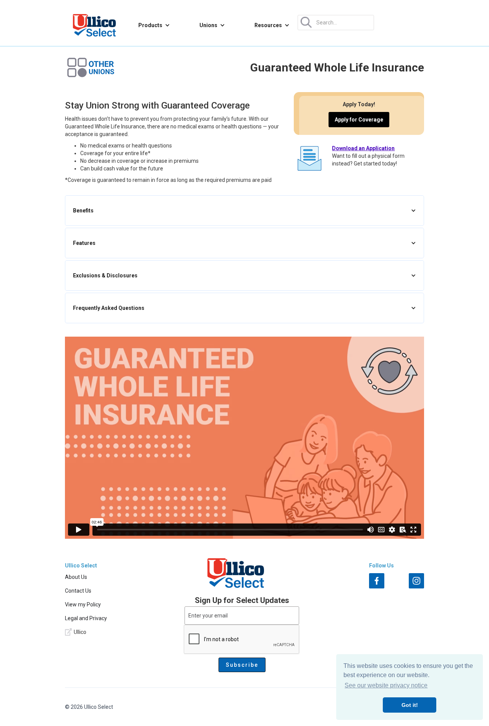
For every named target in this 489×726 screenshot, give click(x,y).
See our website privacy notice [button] (386, 685)
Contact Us (78, 591)
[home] (94, 25)
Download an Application (363, 148)
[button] (154, 25)
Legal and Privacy (86, 618)
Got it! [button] (410, 705)
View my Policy (83, 604)
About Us (76, 577)
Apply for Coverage (359, 120)
